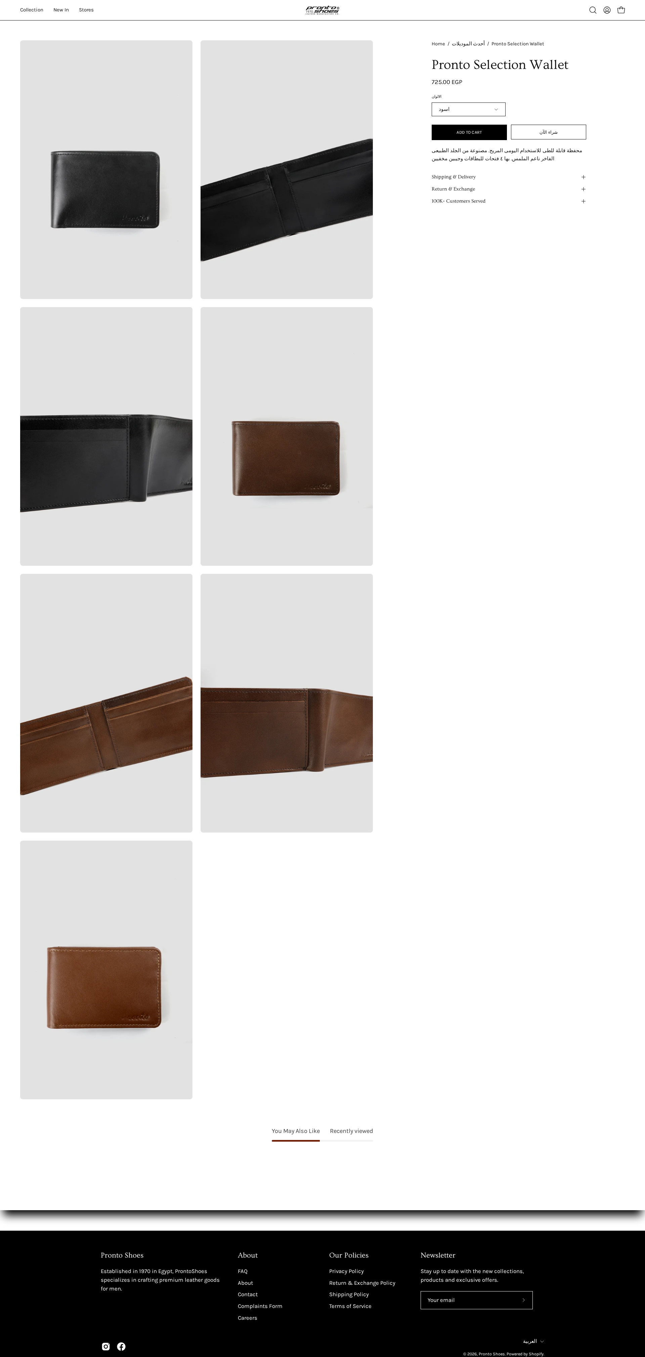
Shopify (536, 1353)
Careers (247, 1317)
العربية (530, 1341)
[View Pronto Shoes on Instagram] (106, 1347)
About (248, 1255)
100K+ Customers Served (458, 201)
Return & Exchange (453, 189)
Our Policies (349, 1255)
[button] (593, 10)
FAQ (243, 1271)
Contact (248, 1294)
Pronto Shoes (492, 1353)
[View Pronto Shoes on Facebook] (121, 1347)
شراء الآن (548, 132)
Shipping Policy (349, 1294)
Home (438, 44)
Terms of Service (350, 1306)
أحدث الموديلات (468, 44)
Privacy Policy (346, 1271)
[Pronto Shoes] (322, 10)
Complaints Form (260, 1306)
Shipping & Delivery (454, 177)
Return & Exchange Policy (362, 1282)
